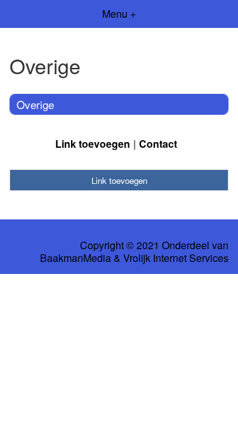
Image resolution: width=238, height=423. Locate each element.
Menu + (119, 13)
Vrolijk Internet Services (175, 258)
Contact (158, 143)
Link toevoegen (92, 143)
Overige (35, 104)
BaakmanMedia (75, 258)
